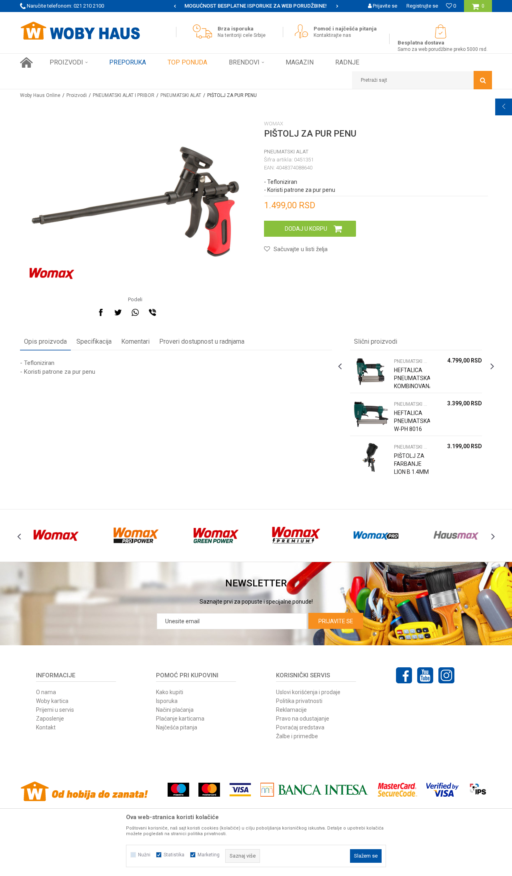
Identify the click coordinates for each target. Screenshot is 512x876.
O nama (46, 692)
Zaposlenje (50, 718)
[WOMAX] (52, 274)
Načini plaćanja (175, 710)
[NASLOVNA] (26, 62)
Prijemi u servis (55, 710)
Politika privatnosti (299, 701)
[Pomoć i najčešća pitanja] (303, 31)
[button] (422, 80)
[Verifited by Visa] (442, 790)
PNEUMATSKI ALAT (180, 95)
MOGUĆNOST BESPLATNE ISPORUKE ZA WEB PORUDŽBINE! (228, 6)
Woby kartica (52, 701)
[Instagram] (446, 675)
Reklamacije (291, 710)
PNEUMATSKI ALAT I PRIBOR (123, 95)
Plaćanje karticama (180, 718)
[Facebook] (100, 312)
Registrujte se (422, 6)
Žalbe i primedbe (297, 736)
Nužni (144, 855)
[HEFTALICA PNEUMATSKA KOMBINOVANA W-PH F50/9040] (370, 371)
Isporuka (167, 701)
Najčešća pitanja (176, 727)
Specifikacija (94, 341)
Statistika (174, 855)
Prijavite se (335, 621)
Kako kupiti (169, 692)
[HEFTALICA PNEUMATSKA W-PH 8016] (370, 414)
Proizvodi (76, 95)
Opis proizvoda (45, 341)
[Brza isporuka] (204, 31)
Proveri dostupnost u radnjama (201, 341)
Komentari (135, 341)
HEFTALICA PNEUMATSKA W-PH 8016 (412, 421)
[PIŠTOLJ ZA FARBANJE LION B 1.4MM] (370, 457)
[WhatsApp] (135, 312)
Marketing (209, 855)
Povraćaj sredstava (300, 727)
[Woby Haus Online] (80, 31)
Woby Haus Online (40, 95)
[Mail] (169, 312)
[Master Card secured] (397, 790)
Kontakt (46, 727)
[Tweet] (118, 312)
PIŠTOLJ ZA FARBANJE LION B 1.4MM (411, 464)
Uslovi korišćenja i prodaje (308, 692)
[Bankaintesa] (314, 790)
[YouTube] (425, 675)
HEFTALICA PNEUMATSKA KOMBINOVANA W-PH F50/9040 (412, 386)
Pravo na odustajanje (302, 718)
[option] (229, 6)
